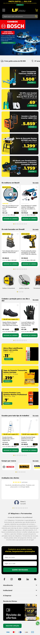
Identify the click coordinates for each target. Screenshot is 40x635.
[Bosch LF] (8, 474)
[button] (38, 619)
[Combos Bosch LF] (20, 37)
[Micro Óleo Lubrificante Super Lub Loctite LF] (20, 368)
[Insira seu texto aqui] (24, 288)
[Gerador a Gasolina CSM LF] (20, 133)
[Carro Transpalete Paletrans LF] (20, 88)
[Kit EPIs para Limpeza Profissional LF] (20, 110)
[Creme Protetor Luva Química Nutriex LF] (20, 412)
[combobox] (20, 16)
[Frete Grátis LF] (20, 3)
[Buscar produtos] (36, 16)
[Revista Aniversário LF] (20, 624)
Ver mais (35, 183)
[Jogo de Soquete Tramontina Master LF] (20, 390)
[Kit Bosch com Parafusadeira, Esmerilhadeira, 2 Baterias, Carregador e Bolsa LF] (20, 177)
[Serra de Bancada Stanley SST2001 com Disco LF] (20, 155)
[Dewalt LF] (24, 474)
